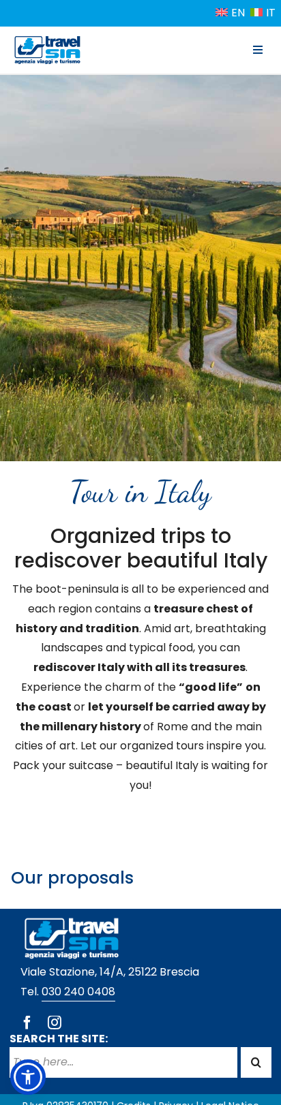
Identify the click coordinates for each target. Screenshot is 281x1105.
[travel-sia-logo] (47, 38)
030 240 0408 (78, 991)
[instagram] (54, 1022)
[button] (28, 1077)
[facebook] (27, 1022)
